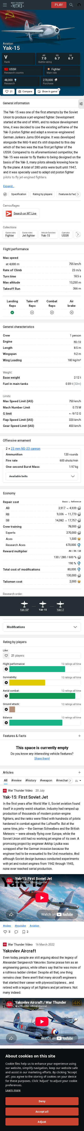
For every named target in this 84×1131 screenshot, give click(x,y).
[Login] (79, 5)
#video (7, 925)
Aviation (34, 925)
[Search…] (71, 5)
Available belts (18, 476)
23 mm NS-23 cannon (25, 449)
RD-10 (77, 341)
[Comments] (16, 932)
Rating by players (42, 194)
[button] (81, 104)
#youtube (20, 925)
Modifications (16, 627)
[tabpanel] (42, 466)
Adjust (42, 1122)
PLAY (59, 5)
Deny (42, 1101)
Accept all (42, 1111)
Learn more (13, 1090)
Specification (18, 194)
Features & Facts (68, 194)
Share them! (42, 758)
